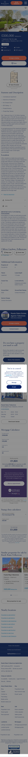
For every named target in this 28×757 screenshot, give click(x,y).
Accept (14, 387)
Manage (14, 382)
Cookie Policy (9, 375)
